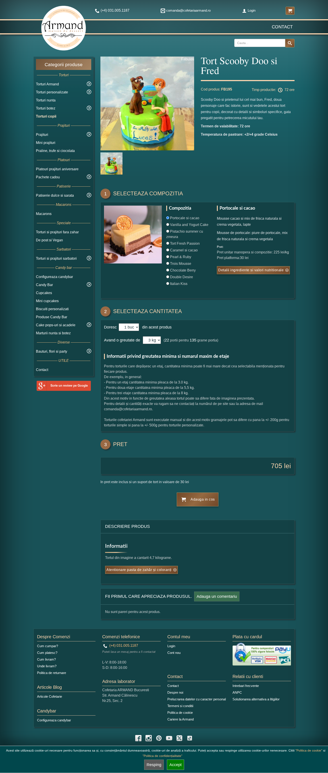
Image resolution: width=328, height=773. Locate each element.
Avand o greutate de (122, 340)
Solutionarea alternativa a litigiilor (256, 699)
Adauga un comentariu (217, 596)
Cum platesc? (47, 653)
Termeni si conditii (180, 706)
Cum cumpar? (47, 646)
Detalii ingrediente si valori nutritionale (251, 270)
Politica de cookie (180, 712)
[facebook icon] (138, 738)
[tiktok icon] (189, 738)
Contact (282, 26)
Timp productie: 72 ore (273, 90)
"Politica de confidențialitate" (162, 756)
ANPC (237, 692)
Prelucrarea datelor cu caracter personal (196, 699)
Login (251, 10)
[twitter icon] (179, 738)
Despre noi (175, 692)
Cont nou (174, 653)
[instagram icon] (148, 738)
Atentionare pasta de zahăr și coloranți (139, 570)
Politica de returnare (51, 673)
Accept (175, 764)
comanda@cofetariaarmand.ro (188, 10)
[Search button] (290, 43)
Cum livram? (46, 659)
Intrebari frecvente (246, 686)
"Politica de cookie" (308, 750)
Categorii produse (64, 64)
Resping (154, 764)
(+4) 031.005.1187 (123, 645)
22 (167, 340)
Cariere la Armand (180, 719)
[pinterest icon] (159, 738)
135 (193, 340)
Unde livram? (46, 666)
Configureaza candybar (54, 277)
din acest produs (156, 327)
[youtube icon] (169, 738)
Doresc (111, 327)
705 (276, 466)
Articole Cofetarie (49, 696)
